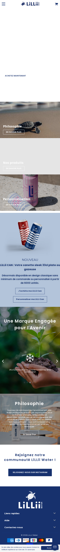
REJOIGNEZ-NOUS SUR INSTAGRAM (30, 472)
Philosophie (12, 126)
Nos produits (13, 163)
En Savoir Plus (29, 434)
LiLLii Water (33, 535)
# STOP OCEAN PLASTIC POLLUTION (40, 99)
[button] (3, 361)
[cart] (56, 3)
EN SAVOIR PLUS (13, 132)
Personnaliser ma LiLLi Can (30, 299)
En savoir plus (30, 549)
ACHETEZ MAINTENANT (15, 75)
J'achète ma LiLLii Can (30, 291)
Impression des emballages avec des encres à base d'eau (30, 367)
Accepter (50, 548)
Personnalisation (16, 199)
